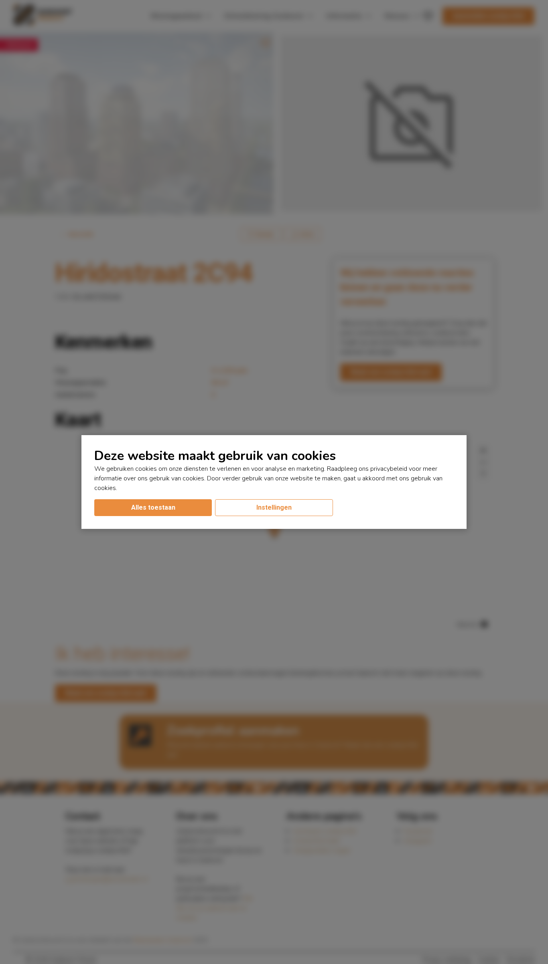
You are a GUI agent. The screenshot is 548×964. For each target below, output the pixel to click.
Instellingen (274, 507)
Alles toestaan (153, 507)
